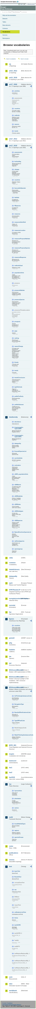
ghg (10, 643)
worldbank (13, 990)
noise (11, 846)
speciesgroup (17, 549)
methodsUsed (17, 265)
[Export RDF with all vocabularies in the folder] (31, 86)
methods (17, 115)
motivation (17, 465)
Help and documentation (9, 15)
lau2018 (12, 777)
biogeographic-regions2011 (17, 436)
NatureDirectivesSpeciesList (17, 532)
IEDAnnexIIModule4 (15, 687)
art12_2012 (13, 71)
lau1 (10, 767)
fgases (11, 619)
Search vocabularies (11, 58)
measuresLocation (17, 230)
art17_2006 (13, 84)
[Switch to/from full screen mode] (25, 4)
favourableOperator (17, 188)
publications (13, 853)
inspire (11, 754)
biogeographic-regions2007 (17, 428)
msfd (11, 817)
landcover (12, 761)
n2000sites (17, 504)
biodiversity (13, 417)
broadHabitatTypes (17, 823)
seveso (11, 860)
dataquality (17, 443)
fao (10, 612)
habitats (16, 197)
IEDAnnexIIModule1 (15, 670)
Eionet (9, 12)
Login (21, 4)
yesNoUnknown (17, 404)
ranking (16, 338)
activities (17, 91)
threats (16, 362)
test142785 (17, 925)
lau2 (10, 772)
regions (16, 830)
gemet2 (11, 638)
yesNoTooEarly (17, 396)
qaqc (15, 331)
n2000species (17, 520)
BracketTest (17, 877)
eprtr (11, 583)
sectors (16, 808)
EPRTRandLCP (14, 590)
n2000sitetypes (17, 511)
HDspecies (17, 205)
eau (15, 889)
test (10, 866)
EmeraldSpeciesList (17, 451)
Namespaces (6, 38)
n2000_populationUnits (17, 474)
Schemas (5, 28)
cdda (11, 558)
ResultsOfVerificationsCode (17, 712)
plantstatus (17, 798)
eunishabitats (17, 458)
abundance (17, 421)
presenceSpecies (17, 299)
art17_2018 (13, 145)
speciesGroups (17, 837)
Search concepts (25, 58)
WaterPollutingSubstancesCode (17, 735)
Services (4, 35)
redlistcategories (17, 541)
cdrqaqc (16, 169)
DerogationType (17, 704)
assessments (17, 152)
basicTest (17, 871)
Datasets (4, 18)
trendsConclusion (17, 377)
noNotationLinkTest (17, 912)
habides (12, 649)
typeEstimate (17, 387)
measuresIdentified (17, 222)
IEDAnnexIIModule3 (15, 677)
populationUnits (17, 272)
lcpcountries (17, 790)
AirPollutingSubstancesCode (17, 696)
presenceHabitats (17, 290)
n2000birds (17, 484)
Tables (4, 22)
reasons (16, 124)
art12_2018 (13, 77)
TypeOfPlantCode (17, 720)
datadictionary (14, 569)
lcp (10, 784)
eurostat (12, 605)
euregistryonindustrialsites (15, 598)
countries (17, 108)
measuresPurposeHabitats (17, 238)
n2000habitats (17, 496)
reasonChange (17, 346)
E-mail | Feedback (7, 1003)
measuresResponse (17, 257)
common (12, 562)
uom (10, 977)
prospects (17, 321)
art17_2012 (13, 139)
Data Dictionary (16, 12)
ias (10, 656)
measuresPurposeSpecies (17, 248)
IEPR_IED (12, 745)
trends (16, 131)
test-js (16, 918)
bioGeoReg (17, 161)
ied (10, 663)
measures (17, 214)
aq (10, 64)
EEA (10, 2)
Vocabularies (6, 32)
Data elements (6, 25)
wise (10, 984)
